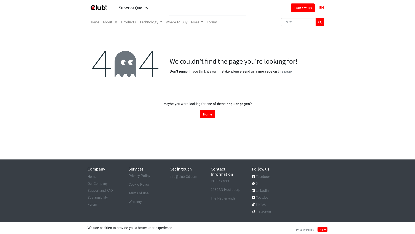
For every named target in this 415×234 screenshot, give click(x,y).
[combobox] (321, 8)
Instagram (263, 211)
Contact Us (303, 7)
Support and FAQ (100, 190)
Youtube (262, 197)
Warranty (135, 202)
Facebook (263, 177)
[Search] (320, 22)
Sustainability (98, 197)
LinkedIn (262, 190)
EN (321, 7)
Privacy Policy (139, 176)
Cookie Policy (139, 184)
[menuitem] (94, 22)
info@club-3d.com (183, 177)
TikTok (261, 204)
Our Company (98, 184)
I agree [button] (322, 229)
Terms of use (139, 193)
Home (207, 114)
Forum (92, 204)
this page (285, 71)
